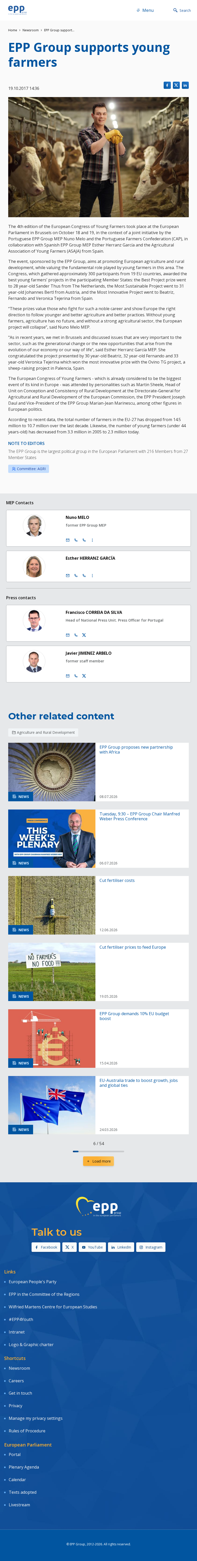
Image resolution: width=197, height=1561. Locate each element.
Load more (101, 1161)
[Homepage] (17, 10)
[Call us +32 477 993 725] (76, 635)
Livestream (19, 1505)
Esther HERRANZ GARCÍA (90, 558)
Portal (15, 1454)
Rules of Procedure (27, 1431)
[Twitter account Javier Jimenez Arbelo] (84, 676)
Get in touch (20, 1393)
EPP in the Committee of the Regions (44, 1294)
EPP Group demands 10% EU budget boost (134, 1016)
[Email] (68, 540)
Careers (16, 1381)
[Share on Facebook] (167, 85)
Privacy (15, 1405)
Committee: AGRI (31, 468)
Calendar (17, 1479)
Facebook (49, 1247)
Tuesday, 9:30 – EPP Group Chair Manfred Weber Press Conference (140, 816)
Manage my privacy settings (36, 1418)
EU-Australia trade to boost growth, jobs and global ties (139, 1083)
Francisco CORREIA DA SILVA (94, 612)
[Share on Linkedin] (185, 85)
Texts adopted (22, 1492)
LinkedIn (124, 1247)
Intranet (17, 1332)
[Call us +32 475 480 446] (76, 676)
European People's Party (32, 1281)
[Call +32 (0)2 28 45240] (76, 540)
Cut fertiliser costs (117, 880)
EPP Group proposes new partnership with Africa (136, 750)
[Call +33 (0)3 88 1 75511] (84, 576)
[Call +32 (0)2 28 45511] (76, 576)
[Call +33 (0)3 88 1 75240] (84, 540)
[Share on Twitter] (176, 85)
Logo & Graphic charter (31, 1344)
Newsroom (31, 30)
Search (185, 10)
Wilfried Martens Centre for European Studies (53, 1307)
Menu (148, 10)
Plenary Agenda (24, 1467)
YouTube (95, 1247)
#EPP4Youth (21, 1319)
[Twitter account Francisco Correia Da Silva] (84, 635)
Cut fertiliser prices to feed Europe (133, 947)
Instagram (153, 1247)
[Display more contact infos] (92, 540)
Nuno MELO (77, 517)
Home (12, 30)
